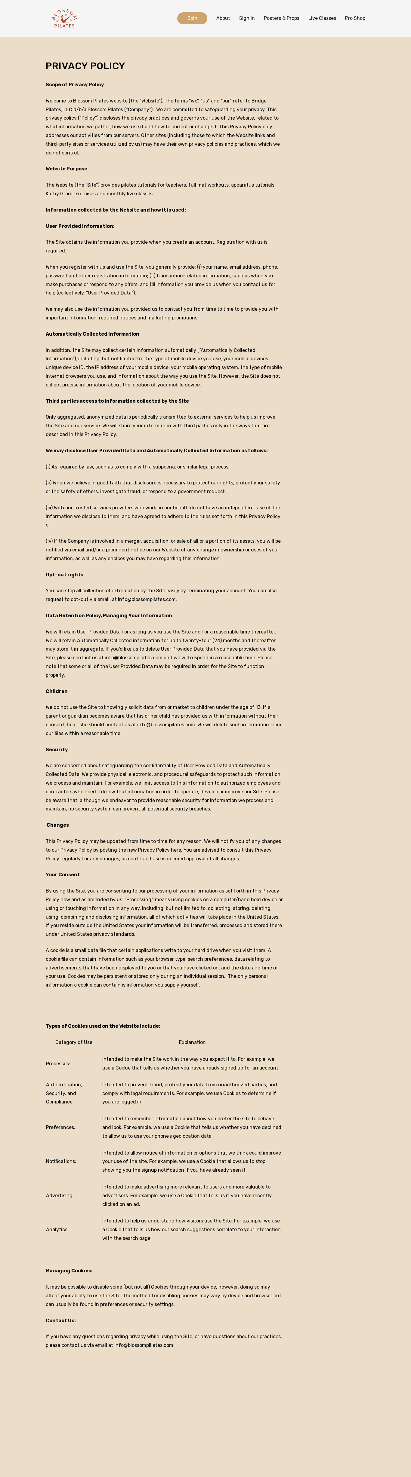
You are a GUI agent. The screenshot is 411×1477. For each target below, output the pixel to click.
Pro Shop (355, 18)
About (223, 18)
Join (192, 18)
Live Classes (322, 18)
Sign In (247, 18)
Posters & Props (281, 18)
